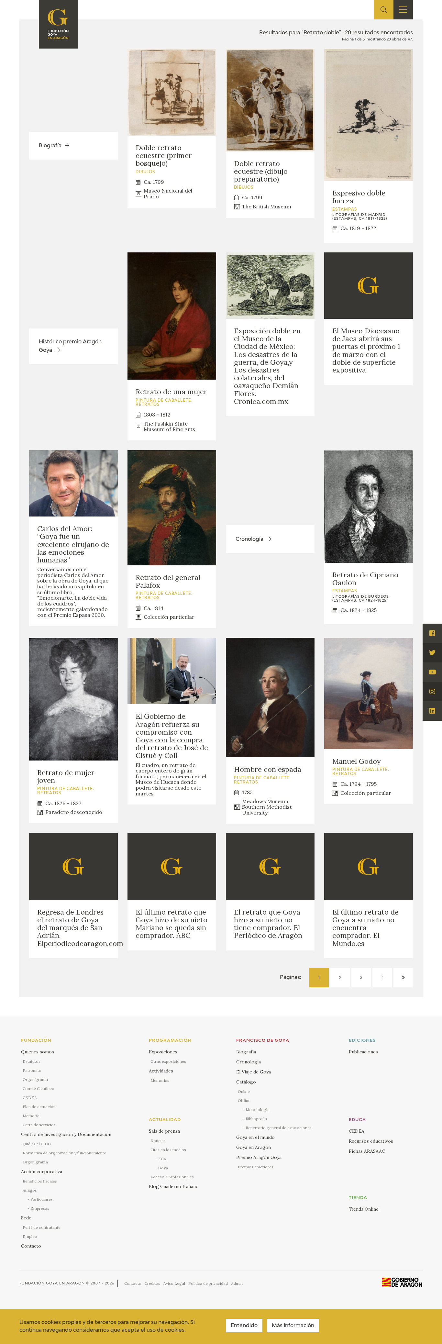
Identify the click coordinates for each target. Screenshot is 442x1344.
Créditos (152, 1283)
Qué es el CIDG (37, 1143)
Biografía (246, 1052)
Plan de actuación (39, 1106)
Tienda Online (364, 1209)
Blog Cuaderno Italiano (174, 1186)
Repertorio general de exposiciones (279, 1127)
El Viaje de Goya (253, 1072)
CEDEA (30, 1097)
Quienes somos (37, 1052)
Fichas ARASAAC (367, 1151)
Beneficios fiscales (40, 1181)
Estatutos (31, 1061)
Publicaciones (363, 1052)
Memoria (31, 1115)
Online (244, 1091)
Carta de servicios (39, 1124)
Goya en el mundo (255, 1137)
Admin (237, 1283)
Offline (244, 1100)
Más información (293, 1325)
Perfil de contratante (42, 1227)
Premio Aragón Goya (259, 1157)
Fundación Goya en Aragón (52, 1283)
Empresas (39, 1208)
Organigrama (35, 1079)
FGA (162, 1158)
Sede (26, 1218)
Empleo (30, 1236)
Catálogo (246, 1082)
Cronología (248, 1062)
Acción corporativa (41, 1171)
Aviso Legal (174, 1283)
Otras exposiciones (168, 1061)
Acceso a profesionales (172, 1176)
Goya (163, 1167)
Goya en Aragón (253, 1147)
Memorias (159, 1080)
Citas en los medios (168, 1149)
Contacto (31, 1246)
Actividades (161, 1071)
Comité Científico (38, 1088)
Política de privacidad (208, 1283)
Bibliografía (256, 1118)
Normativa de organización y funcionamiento (64, 1152)
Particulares (41, 1199)
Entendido (244, 1325)
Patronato (32, 1070)
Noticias (158, 1140)
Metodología (258, 1109)
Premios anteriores (255, 1166)
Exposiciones (163, 1052)
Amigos (30, 1190)
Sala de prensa (164, 1131)
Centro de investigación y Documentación (66, 1134)
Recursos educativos (371, 1141)
